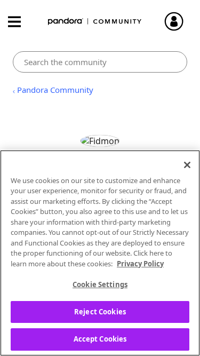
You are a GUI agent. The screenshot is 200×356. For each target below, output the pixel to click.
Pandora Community (95, 21)
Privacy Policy (140, 263)
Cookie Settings (100, 284)
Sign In (178, 21)
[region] (100, 253)
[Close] (187, 165)
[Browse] (19, 22)
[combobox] (100, 62)
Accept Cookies (100, 339)
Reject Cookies (100, 312)
